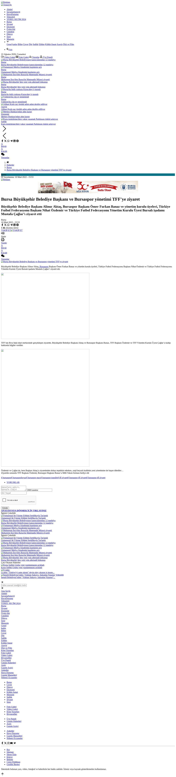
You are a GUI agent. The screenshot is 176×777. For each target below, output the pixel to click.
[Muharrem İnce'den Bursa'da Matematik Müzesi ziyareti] (26, 530)
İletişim (10, 759)
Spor (9, 36)
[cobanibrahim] (14, 743)
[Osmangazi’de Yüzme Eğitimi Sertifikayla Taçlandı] (24, 515)
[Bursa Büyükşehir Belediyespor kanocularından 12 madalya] (28, 520)
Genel (9, 44)
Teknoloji (11, 17)
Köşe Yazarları (7, 650)
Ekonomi (11, 27)
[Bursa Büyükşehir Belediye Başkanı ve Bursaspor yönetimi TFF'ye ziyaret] (34, 261)
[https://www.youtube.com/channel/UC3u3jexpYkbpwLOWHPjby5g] (11, 743)
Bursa (9, 22)
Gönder (5, 508)
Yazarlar (35, 57)
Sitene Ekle (11, 754)
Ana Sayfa (5, 591)
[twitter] (5, 141)
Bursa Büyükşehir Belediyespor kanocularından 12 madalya (27, 523)
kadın (14, 44)
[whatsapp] (8, 141)
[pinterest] (17, 141)
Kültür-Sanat (50, 44)
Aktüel (10, 9)
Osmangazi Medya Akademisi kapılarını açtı (20, 528)
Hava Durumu (7, 672)
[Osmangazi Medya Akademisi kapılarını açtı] (21, 525)
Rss (8, 749)
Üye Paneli (47, 57)
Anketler (5, 670)
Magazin (10, 39)
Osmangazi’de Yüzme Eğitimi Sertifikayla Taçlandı (23, 518)
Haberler (10, 165)
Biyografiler (6, 658)
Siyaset (10, 24)
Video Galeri (9, 57)
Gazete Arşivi (7, 668)
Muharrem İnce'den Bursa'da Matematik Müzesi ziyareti (25, 533)
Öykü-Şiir (11, 29)
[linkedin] (14, 141)
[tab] (91, 482)
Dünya (10, 34)
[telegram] (11, 141)
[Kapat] (2, 582)
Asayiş (60, 44)
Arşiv (3, 665)
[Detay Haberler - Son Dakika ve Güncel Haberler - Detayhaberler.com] (6, 5)
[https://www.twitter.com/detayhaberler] (5, 743)
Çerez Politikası (13, 762)
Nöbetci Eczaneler (9, 677)
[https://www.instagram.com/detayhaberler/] (8, 743)
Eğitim (42, 44)
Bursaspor (44, 266)
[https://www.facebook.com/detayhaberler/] (2, 743)
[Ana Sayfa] (8, 162)
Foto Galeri (23, 57)
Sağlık (35, 44)
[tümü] (8, 42)
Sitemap (10, 752)
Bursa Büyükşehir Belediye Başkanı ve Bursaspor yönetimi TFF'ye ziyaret (39, 170)
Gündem (10, 32)
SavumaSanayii (13, 12)
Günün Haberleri (8, 663)
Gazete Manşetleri (9, 675)
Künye (10, 757)
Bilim (20, 44)
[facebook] (2, 141)
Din (30, 44)
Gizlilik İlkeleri (13, 764)
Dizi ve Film (68, 44)
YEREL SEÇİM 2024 (16, 19)
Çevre (25, 44)
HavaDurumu (13, 14)
